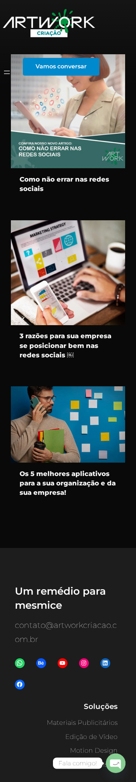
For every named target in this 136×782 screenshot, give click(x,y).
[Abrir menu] (7, 72)
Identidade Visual (90, 765)
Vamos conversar (61, 66)
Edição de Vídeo (91, 737)
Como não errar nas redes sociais (64, 183)
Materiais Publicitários (82, 723)
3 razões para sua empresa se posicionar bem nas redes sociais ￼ (65, 345)
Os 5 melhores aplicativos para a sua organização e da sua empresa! (68, 483)
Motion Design (94, 751)
